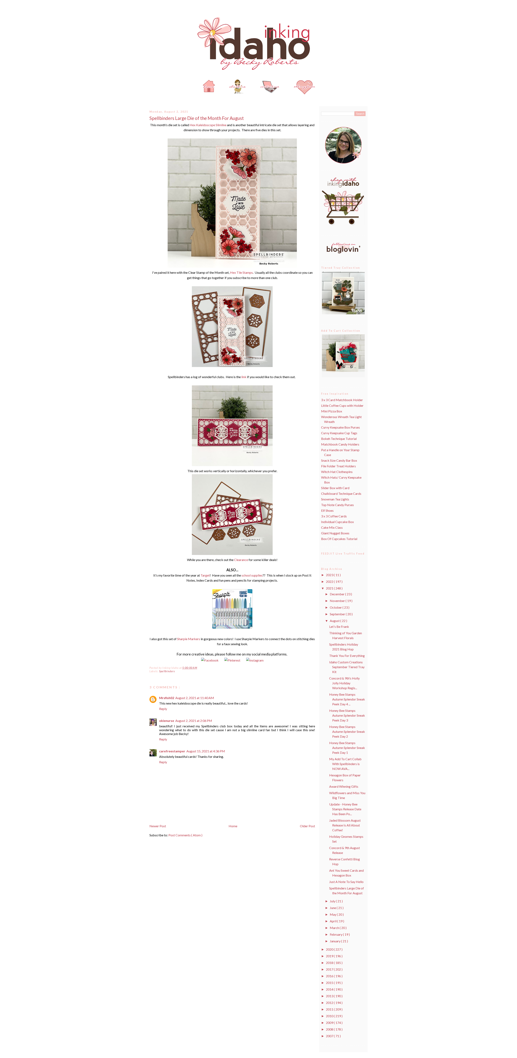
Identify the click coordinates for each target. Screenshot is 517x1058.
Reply (163, 709)
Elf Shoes (327, 510)
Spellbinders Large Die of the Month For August (196, 118)
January (335, 941)
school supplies (252, 575)
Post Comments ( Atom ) (185, 835)
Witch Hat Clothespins (337, 472)
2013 (330, 996)
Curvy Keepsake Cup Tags (339, 433)
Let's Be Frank (339, 626)
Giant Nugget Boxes (335, 533)
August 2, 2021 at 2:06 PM (193, 720)
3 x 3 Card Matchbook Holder (342, 400)
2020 (330, 949)
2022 (330, 581)
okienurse (166, 720)
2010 (330, 1016)
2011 (330, 1009)
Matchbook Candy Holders (340, 444)
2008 (330, 1029)
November (338, 601)
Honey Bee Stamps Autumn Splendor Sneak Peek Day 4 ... (347, 699)
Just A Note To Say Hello (346, 882)
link (243, 377)
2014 (330, 989)
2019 (330, 956)
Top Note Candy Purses (337, 505)
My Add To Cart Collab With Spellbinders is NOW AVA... (345, 764)
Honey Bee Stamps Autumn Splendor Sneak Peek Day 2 (347, 731)
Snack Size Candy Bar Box (339, 460)
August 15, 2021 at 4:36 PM (205, 751)
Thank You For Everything (347, 655)
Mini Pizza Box (331, 411)
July (333, 901)
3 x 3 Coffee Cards (334, 516)
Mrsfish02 (166, 698)
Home (233, 826)
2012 (330, 1003)
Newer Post (157, 826)
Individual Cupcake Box (337, 522)
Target (205, 575)
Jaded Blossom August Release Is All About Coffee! (345, 825)
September (338, 614)
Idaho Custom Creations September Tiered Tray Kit (347, 667)
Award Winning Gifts (343, 786)
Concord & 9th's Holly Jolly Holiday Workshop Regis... (344, 683)
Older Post (307, 826)
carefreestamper (172, 751)
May (333, 914)
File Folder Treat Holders (338, 466)
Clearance (241, 560)
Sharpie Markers (188, 639)
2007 (330, 1036)
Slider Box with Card (335, 488)
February (336, 934)
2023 (330, 575)
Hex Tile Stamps (241, 272)
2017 (330, 969)
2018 (330, 963)
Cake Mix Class (332, 527)
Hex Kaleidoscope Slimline (208, 125)
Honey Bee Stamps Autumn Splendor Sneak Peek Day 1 (347, 747)
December (337, 594)
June (333, 908)
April (333, 921)
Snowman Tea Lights (335, 499)
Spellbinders (167, 671)
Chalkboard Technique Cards (341, 493)
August (335, 621)
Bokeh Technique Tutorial (339, 438)
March (335, 928)
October (336, 607)
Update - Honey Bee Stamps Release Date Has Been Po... (345, 809)
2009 (330, 1022)
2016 (330, 976)
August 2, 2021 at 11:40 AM (194, 698)
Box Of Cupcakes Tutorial (339, 539)
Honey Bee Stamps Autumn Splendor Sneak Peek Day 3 (347, 715)
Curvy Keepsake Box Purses (340, 427)
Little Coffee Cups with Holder (342, 405)
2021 (330, 588)
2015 (330, 983)
